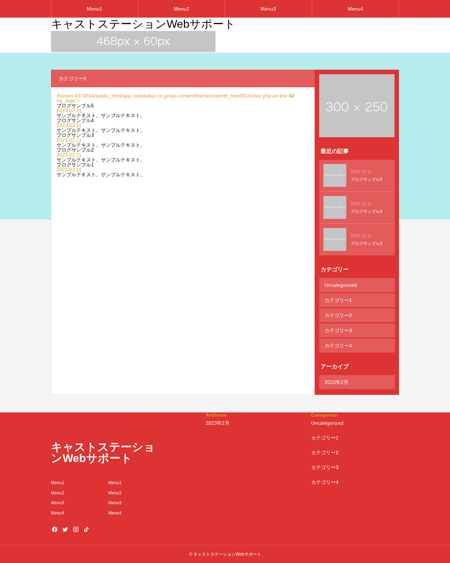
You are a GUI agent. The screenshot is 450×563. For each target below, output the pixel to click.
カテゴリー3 (338, 330)
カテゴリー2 (338, 315)
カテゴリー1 (338, 300)
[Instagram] (75, 529)
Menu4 (355, 9)
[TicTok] (86, 529)
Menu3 (268, 9)
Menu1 (94, 9)
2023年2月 (336, 382)
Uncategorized (340, 285)
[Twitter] (65, 529)
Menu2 (181, 9)
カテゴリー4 (338, 345)
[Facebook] (54, 529)
